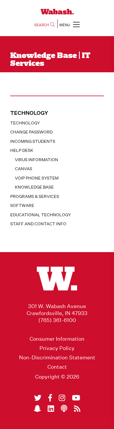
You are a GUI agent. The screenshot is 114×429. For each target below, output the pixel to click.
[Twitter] (38, 397)
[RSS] (77, 408)
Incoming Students (32, 141)
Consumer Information (57, 339)
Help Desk (21, 150)
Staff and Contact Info (38, 223)
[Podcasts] (64, 408)
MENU (64, 24)
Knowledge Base (34, 187)
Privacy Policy (57, 348)
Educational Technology (40, 214)
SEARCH (41, 24)
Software (22, 205)
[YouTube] (76, 397)
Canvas (23, 168)
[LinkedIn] (51, 408)
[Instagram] (62, 397)
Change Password (31, 132)
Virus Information (36, 159)
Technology (25, 123)
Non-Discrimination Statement (57, 358)
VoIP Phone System (36, 178)
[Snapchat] (37, 408)
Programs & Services (34, 196)
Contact (57, 367)
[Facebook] (50, 397)
